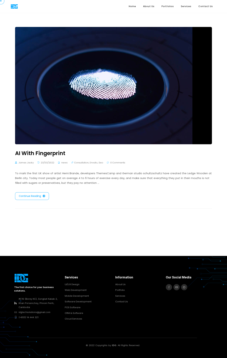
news (64, 162)
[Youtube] (176, 287)
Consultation (81, 162)
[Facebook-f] (169, 287)
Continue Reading (30, 196)
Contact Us (205, 6)
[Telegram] (184, 287)
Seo (101, 162)
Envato (94, 162)
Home (132, 6)
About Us (148, 6)
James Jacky (26, 162)
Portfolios (168, 6)
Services (186, 6)
